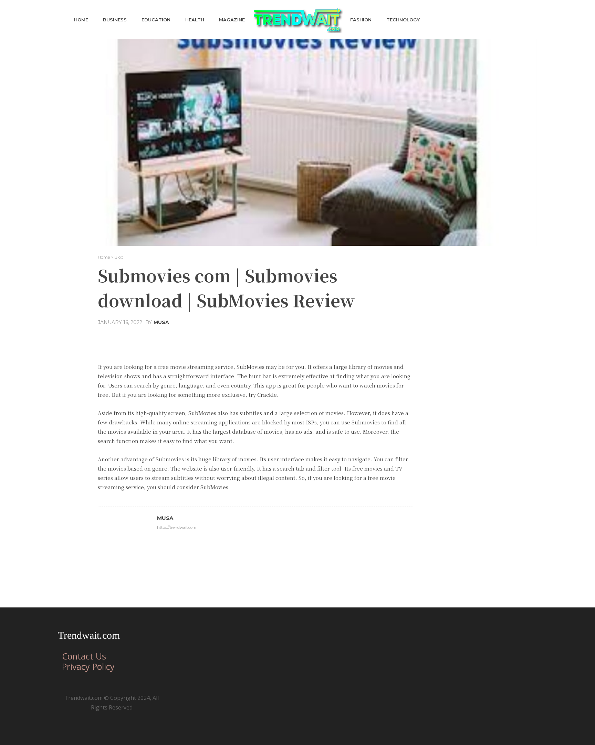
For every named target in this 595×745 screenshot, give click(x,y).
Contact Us (84, 656)
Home (104, 257)
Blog (119, 257)
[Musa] (127, 536)
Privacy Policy (88, 666)
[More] (321, 339)
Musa (161, 322)
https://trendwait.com (176, 527)
